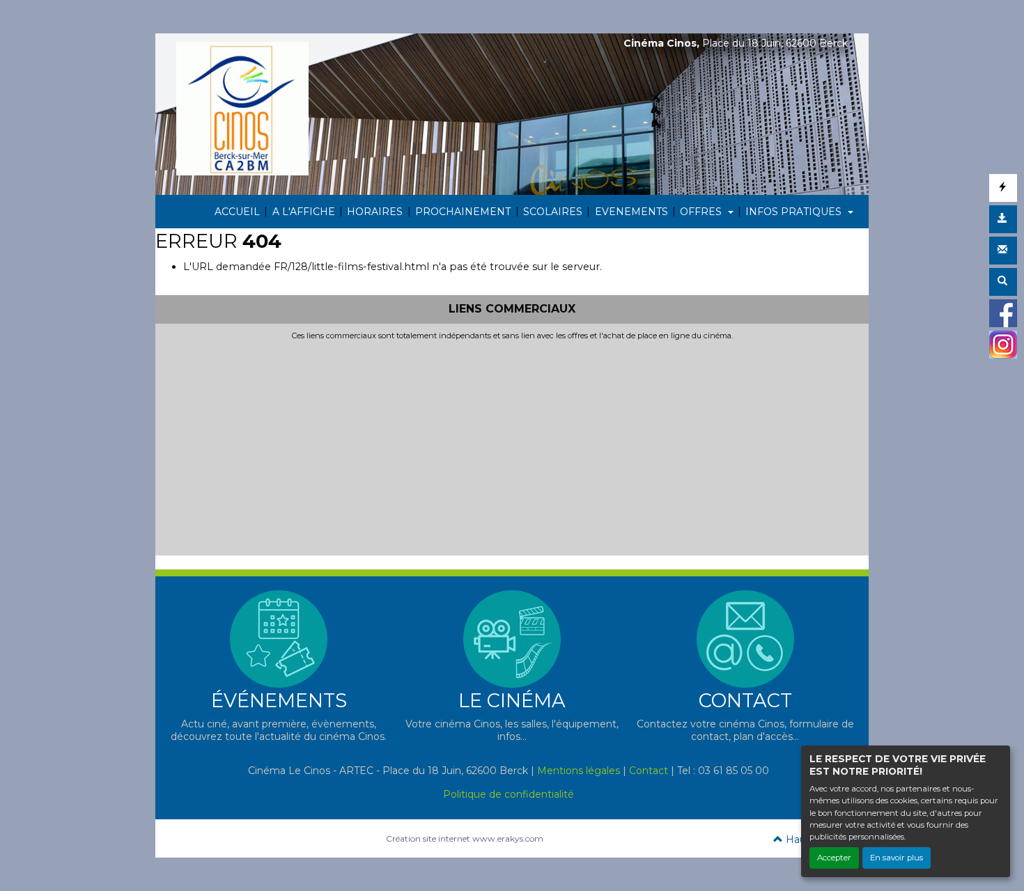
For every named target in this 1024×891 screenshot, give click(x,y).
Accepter (834, 857)
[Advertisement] (512, 444)
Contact (648, 770)
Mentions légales (578, 770)
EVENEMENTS (631, 211)
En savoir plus (896, 857)
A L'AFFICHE (303, 211)
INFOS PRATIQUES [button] (794, 211)
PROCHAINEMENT (463, 211)
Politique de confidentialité (508, 794)
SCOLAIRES (552, 211)
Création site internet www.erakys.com (464, 838)
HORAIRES (375, 211)
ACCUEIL (237, 211)
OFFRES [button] (702, 211)
